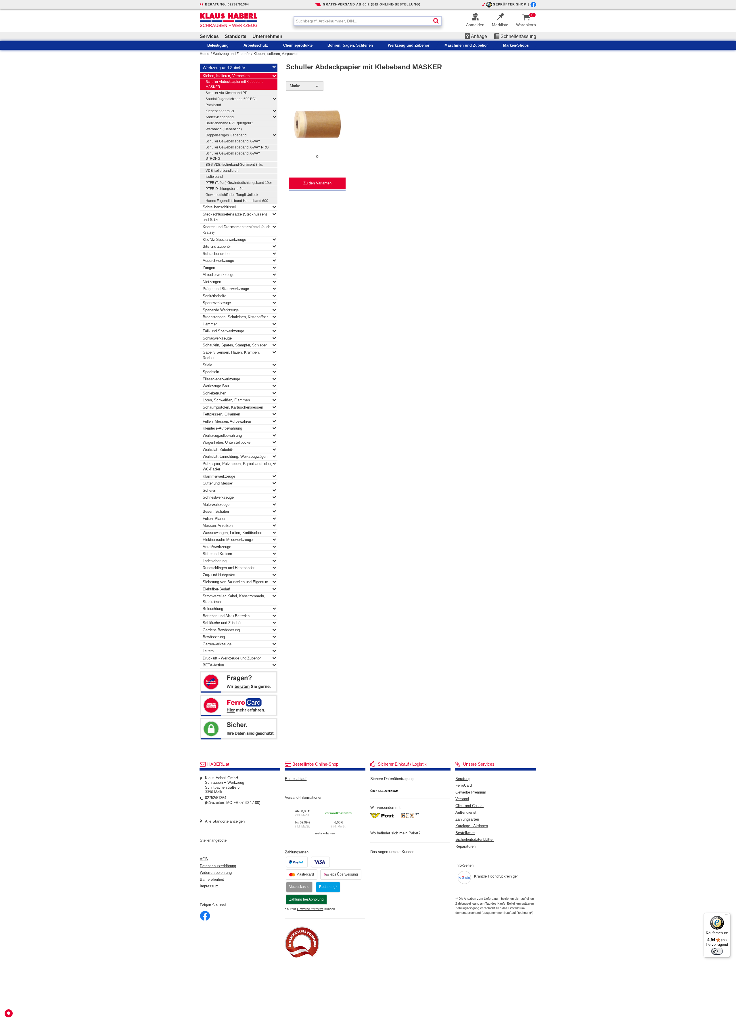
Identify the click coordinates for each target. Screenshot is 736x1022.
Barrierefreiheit (212, 880)
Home (204, 54)
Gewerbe (310, 909)
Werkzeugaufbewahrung (222, 435)
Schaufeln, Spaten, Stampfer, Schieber (235, 345)
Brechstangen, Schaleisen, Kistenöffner (235, 317)
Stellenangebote (213, 840)
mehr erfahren (325, 833)
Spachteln (211, 372)
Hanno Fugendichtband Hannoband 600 (237, 201)
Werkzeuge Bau (216, 386)
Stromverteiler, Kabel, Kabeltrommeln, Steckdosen (234, 599)
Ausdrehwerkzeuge (218, 260)
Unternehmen (267, 36)
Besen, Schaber (216, 511)
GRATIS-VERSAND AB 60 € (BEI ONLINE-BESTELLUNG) (372, 4)
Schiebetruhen (214, 393)
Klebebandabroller (220, 111)
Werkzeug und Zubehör (231, 54)
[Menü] (726, 916)
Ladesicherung (215, 561)
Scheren (209, 490)
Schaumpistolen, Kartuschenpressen (233, 407)
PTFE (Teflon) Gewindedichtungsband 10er (239, 183)
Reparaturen (465, 846)
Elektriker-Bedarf (216, 589)
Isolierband (214, 177)
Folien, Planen (214, 518)
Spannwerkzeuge (217, 303)
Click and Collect (469, 806)
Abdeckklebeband (220, 117)
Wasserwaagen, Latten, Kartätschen (232, 533)
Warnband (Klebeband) (224, 129)
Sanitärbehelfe (214, 296)
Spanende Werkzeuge (221, 310)
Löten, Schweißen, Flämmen (226, 400)
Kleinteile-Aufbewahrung (222, 428)
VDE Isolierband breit (222, 171)
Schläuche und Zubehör (222, 623)
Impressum (209, 886)
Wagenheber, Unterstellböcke (226, 442)
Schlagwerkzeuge (217, 338)
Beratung (462, 779)
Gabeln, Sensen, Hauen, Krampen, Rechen (231, 355)
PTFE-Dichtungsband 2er (225, 189)
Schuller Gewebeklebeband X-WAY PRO (237, 147)
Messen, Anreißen (217, 525)
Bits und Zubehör (217, 246)
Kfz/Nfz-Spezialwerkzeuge (224, 239)
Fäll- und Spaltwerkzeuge (223, 331)
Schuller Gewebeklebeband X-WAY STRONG (233, 156)
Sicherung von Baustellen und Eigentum (235, 582)
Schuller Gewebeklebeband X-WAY (233, 141)
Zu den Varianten (317, 183)
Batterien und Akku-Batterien (226, 616)
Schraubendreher (217, 253)
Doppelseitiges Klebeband (226, 135)
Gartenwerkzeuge (217, 644)
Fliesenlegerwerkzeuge (221, 379)
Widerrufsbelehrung (216, 873)
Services (209, 36)
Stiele (207, 365)
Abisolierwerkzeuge (218, 274)
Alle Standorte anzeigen (225, 821)
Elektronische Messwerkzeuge (228, 539)
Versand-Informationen (303, 798)
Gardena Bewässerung (221, 630)
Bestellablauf (295, 779)
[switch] (717, 951)
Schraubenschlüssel (219, 207)
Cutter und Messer (218, 483)
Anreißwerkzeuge (217, 547)
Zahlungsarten (467, 819)
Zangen (209, 268)
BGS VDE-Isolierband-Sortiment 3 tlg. (234, 165)
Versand (462, 799)
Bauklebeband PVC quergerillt (229, 123)
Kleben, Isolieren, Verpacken (276, 54)
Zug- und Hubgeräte (219, 575)
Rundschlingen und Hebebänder (228, 568)
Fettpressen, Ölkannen (221, 414)
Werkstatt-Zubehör (218, 449)
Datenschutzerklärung (218, 866)
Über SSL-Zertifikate (384, 790)
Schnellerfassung (517, 36)
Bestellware (465, 833)
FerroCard (463, 785)
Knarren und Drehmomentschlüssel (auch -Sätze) (236, 230)
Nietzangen (212, 282)
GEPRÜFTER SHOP (509, 4)
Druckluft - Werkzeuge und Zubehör (232, 658)
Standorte (235, 36)
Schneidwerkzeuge (218, 497)
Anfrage (478, 36)
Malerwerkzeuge (216, 504)
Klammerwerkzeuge (219, 476)
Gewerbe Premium (470, 792)
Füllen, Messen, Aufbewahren (227, 421)
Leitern (208, 651)
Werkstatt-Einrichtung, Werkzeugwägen (235, 456)
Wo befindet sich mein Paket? (395, 833)
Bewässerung (214, 637)
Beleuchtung (213, 609)
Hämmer (209, 324)
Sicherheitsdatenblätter (474, 840)
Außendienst (465, 813)
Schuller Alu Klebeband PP (226, 93)
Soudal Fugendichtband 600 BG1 (231, 99)
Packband (213, 105)
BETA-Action (213, 665)
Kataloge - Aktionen (471, 826)
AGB (204, 859)
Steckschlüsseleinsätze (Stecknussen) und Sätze (235, 217)
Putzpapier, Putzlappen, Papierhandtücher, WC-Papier (237, 467)
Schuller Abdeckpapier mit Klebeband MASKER (235, 84)
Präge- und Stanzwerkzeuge (226, 289)
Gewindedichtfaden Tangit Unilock (232, 195)
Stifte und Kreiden (217, 554)
